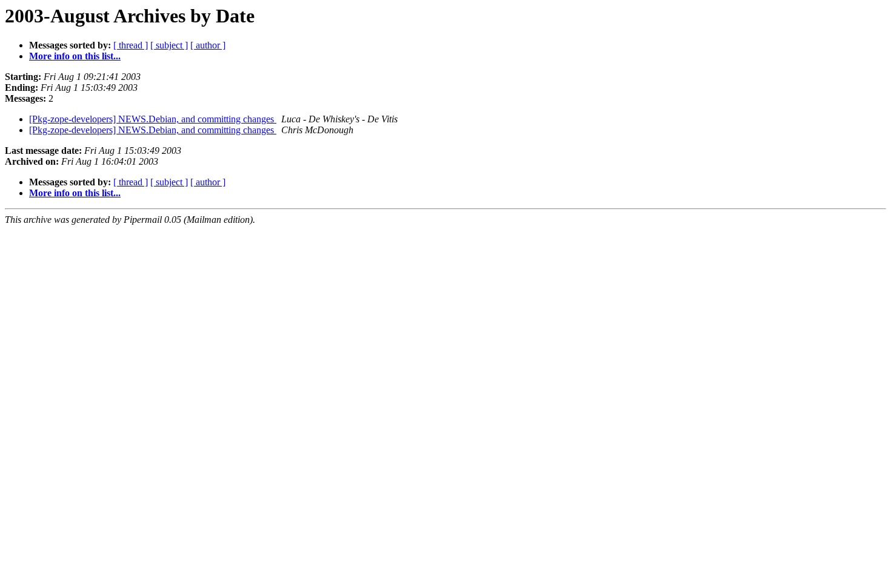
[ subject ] (169, 45)
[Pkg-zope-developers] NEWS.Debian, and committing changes (152, 119)
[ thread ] (130, 45)
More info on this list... (75, 56)
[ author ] (207, 45)
